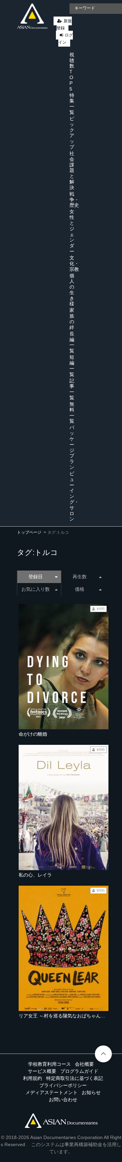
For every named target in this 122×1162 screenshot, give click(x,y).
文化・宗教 (74, 263)
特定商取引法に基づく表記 (74, 1078)
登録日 (35, 576)
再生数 (80, 576)
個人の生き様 (71, 290)
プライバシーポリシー (63, 1085)
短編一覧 (71, 365)
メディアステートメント (51, 1092)
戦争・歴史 (74, 199)
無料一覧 (71, 412)
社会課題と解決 (71, 170)
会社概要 (84, 1064)
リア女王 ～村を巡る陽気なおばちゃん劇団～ (67, 1015)
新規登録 (64, 24)
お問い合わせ (63, 1099)
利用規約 (32, 1078)
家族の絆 (71, 318)
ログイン (65, 39)
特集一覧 (71, 104)
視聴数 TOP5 (71, 72)
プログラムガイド (79, 1071)
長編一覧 (71, 342)
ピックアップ (71, 133)
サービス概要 (42, 1071)
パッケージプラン (71, 447)
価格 (79, 589)
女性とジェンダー (71, 231)
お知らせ (91, 1092)
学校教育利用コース (49, 1064)
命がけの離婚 (33, 734)
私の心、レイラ (35, 875)
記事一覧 (71, 389)
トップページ (29, 532)
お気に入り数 (35, 589)
